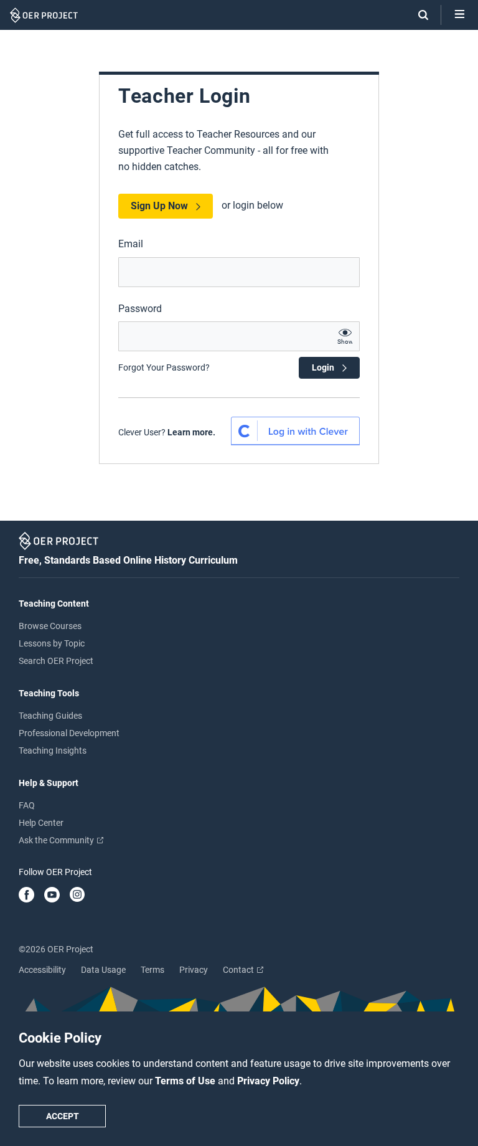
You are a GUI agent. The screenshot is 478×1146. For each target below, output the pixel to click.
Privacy (193, 970)
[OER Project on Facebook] (26, 895)
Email (130, 244)
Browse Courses (50, 626)
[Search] (417, 14)
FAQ (27, 805)
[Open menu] (459, 15)
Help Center (41, 823)
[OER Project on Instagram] (77, 895)
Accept (62, 1116)
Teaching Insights (53, 750)
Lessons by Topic (52, 643)
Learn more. (191, 432)
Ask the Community (57, 840)
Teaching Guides (50, 716)
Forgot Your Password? (164, 367)
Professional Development (69, 733)
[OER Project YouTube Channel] (52, 895)
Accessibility (42, 970)
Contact (239, 970)
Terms (152, 970)
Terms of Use (186, 1081)
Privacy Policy (268, 1081)
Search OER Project (56, 661)
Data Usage (103, 970)
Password (140, 309)
